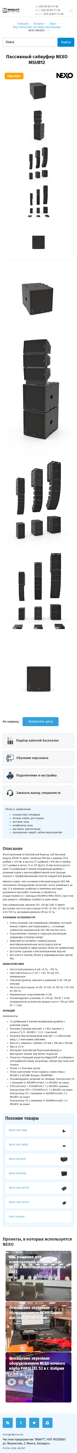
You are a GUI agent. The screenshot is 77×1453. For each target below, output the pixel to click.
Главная (22, 23)
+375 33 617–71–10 (53, 14)
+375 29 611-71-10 (48, 6)
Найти (66, 42)
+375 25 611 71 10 (50, 10)
